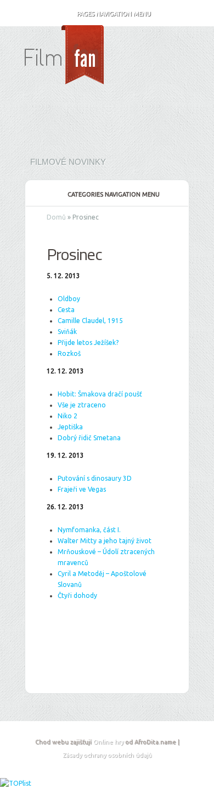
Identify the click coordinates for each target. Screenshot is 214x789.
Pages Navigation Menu (114, 13)
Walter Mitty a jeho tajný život (104, 540)
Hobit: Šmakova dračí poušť (100, 394)
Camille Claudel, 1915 (90, 320)
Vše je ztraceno (82, 404)
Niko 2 (67, 415)
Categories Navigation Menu (113, 194)
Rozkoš (69, 353)
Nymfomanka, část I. (89, 529)
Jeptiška (70, 426)
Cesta (66, 309)
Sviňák (67, 331)
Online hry (108, 742)
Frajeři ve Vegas (82, 489)
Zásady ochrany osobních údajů (107, 755)
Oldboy (69, 298)
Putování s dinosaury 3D (95, 478)
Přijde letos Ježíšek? (88, 342)
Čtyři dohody (77, 595)
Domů (56, 217)
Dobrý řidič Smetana (89, 437)
